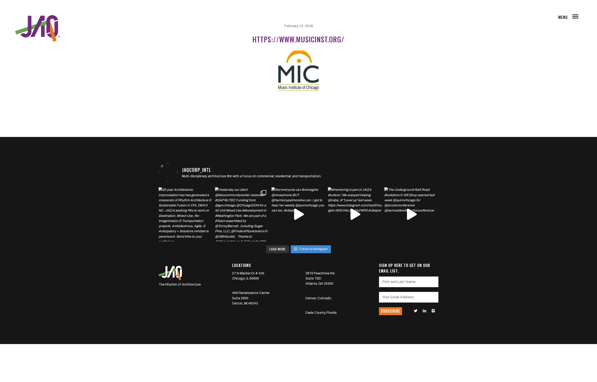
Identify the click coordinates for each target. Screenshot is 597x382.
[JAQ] (37, 28)
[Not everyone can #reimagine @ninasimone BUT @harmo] (298, 214)
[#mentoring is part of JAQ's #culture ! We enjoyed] (355, 214)
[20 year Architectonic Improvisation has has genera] (186, 214)
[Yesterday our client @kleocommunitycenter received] (242, 214)
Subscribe (390, 311)
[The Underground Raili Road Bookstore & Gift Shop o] (411, 214)
